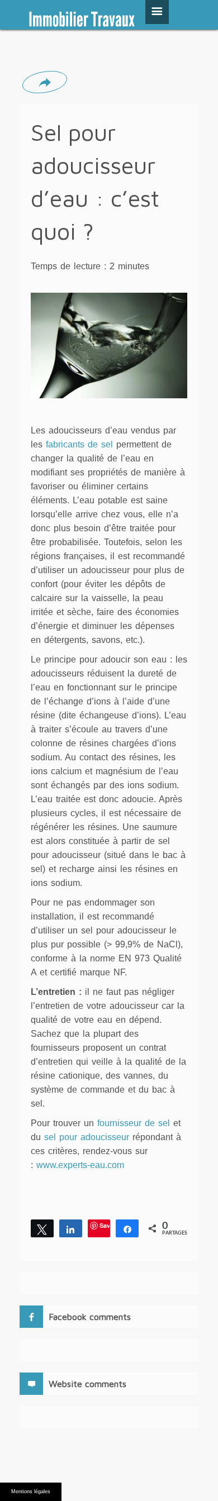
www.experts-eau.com (80, 1165)
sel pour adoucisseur (86, 1137)
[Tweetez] (42, 1228)
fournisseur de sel (133, 1123)
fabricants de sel (81, 444)
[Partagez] (71, 1228)
